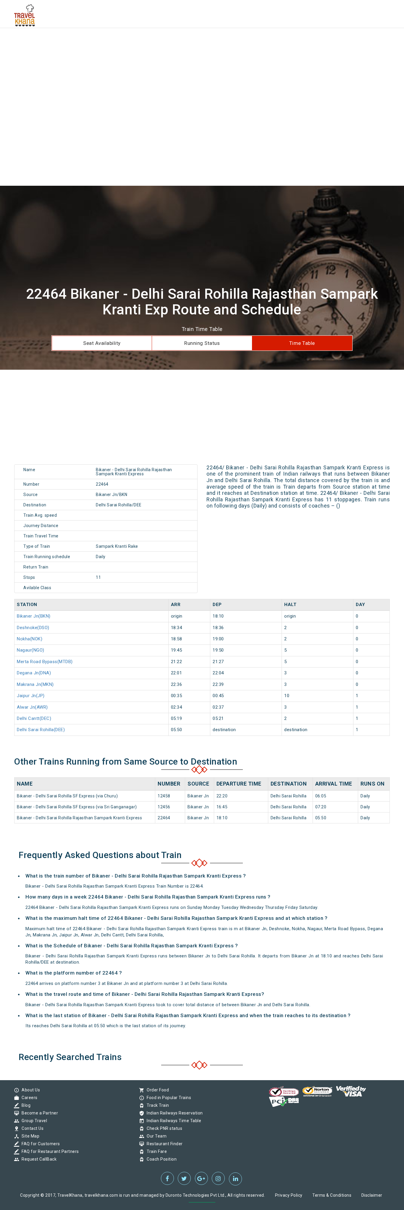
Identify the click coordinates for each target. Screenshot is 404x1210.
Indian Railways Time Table (172, 1120)
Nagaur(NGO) (30, 650)
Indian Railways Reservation (173, 1113)
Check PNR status (163, 1128)
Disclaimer (371, 1195)
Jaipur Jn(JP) (31, 695)
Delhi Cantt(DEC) (34, 718)
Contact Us (31, 1128)
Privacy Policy (289, 1195)
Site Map (29, 1136)
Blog (24, 1105)
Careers (28, 1097)
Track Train (156, 1105)
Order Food (156, 1090)
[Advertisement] (177, 41)
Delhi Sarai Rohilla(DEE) (41, 729)
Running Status (202, 343)
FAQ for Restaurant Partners (49, 1151)
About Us (29, 1090)
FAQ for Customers (39, 1143)
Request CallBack (37, 1159)
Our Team (155, 1136)
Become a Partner (38, 1113)
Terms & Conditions (331, 1195)
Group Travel (33, 1120)
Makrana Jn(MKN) (35, 684)
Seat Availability (102, 343)
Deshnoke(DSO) (33, 627)
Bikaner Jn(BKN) (34, 616)
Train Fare (155, 1151)
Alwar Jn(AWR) (32, 707)
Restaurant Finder (163, 1143)
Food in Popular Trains (167, 1097)
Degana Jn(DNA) (34, 673)
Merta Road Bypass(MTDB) (45, 661)
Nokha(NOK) (29, 639)
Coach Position (160, 1159)
